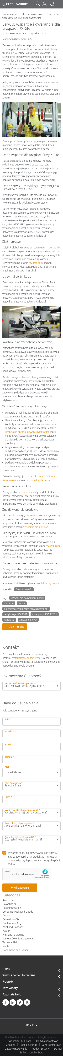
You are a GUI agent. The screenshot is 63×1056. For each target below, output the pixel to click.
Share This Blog (14, 626)
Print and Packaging (13, 934)
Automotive (8, 900)
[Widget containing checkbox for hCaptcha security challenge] (26, 874)
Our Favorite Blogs (12, 923)
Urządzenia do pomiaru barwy (27, 598)
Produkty (7, 981)
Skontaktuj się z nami (20, 1041)
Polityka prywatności (47, 1041)
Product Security (40, 1048)
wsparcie (9, 603)
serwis (21, 603)
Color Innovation (11, 907)
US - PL (30, 1025)
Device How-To (24, 589)
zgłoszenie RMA (28, 619)
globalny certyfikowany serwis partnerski (26, 608)
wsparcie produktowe (36, 527)
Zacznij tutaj (9, 569)
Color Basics (9, 904)
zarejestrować (24, 492)
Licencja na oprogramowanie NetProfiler (27, 431)
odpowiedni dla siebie (38, 480)
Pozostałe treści (11, 994)
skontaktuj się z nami (47, 583)
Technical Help (10, 942)
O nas (6, 969)
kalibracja (9, 619)
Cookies (10, 1044)
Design (6, 915)
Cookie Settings (28, 1044)
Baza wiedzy (10, 988)
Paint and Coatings (12, 927)
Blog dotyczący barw (32, 14)
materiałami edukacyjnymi (26, 658)
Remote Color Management (17, 938)
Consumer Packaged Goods (17, 911)
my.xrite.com (36, 262)
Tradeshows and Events (15, 950)
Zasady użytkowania (16, 1048)
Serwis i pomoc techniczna (18, 975)
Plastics (6, 930)
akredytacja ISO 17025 (44, 614)
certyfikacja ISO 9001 (15, 614)
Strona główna (9, 14)
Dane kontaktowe (51, 1044)
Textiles (6, 946)
